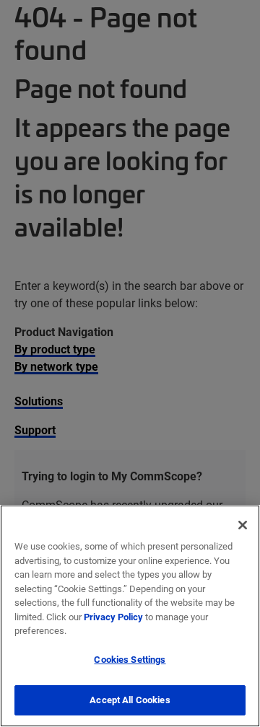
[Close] (243, 525)
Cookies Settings (129, 659)
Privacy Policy (113, 616)
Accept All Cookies (130, 699)
